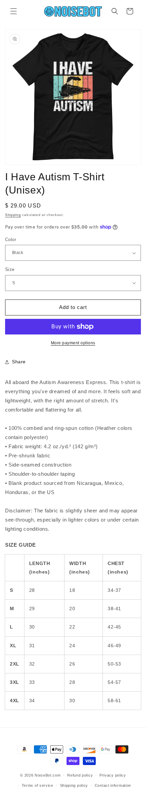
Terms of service (37, 785)
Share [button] (19, 361)
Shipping (13, 215)
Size (10, 269)
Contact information (113, 785)
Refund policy (80, 775)
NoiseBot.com (47, 775)
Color (10, 239)
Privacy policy (112, 775)
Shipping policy (74, 785)
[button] (13, 11)
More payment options (73, 343)
